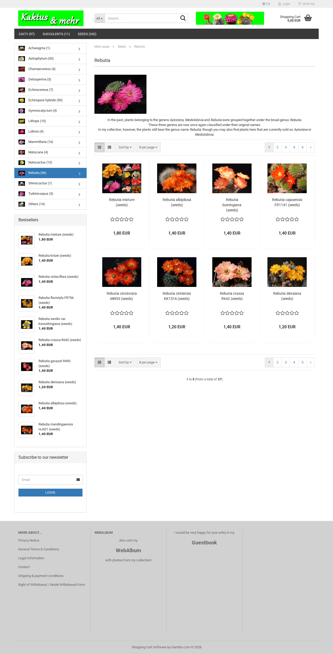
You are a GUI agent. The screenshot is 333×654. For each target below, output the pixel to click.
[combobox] (125, 147)
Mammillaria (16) (40, 142)
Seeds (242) (87, 34)
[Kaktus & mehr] (52, 18)
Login (50, 492)
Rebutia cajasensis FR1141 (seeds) (287, 202)
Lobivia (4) (36, 131)
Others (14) (36, 204)
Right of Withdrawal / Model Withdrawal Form (51, 585)
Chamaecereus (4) (42, 69)
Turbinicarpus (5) (40, 194)
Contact (24, 567)
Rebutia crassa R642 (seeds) (232, 296)
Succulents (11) (56, 34)
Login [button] (285, 4)
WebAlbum (128, 550)
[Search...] (183, 18)
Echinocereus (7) (40, 90)
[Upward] (318, 646)
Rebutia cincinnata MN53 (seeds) (122, 296)
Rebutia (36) (37, 173)
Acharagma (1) (39, 48)
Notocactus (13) (40, 162)
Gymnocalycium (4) (42, 110)
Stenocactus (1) (40, 183)
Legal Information (31, 558)
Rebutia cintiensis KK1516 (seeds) (177, 296)
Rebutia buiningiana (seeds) (231, 205)
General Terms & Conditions (38, 549)
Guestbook (204, 542)
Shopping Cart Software (149, 647)
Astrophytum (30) (41, 58)
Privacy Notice (28, 540)
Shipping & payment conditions (40, 576)
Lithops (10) (37, 121)
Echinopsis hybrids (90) (45, 100)
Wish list (308, 4)
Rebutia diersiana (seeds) (287, 296)
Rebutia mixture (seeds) (122, 202)
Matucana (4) (38, 152)
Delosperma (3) (39, 79)
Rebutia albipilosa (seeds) (177, 202)
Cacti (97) (27, 34)
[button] (266, 4)
